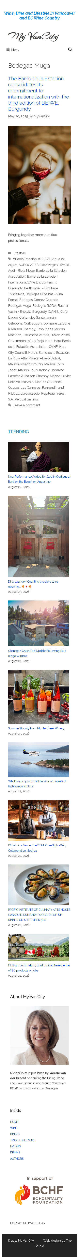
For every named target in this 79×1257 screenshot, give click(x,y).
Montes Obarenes (48, 382)
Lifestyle (19, 253)
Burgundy (39, 312)
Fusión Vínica (60, 335)
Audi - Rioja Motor (21, 271)
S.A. (11, 399)
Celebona (15, 323)
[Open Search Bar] (70, 50)
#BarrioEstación (25, 259)
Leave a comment (26, 405)
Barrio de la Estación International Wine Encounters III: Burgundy (33, 282)
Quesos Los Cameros (24, 387)
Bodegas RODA (44, 306)
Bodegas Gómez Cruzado (38, 300)
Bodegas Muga (19, 306)
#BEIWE (44, 259)
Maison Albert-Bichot (44, 358)
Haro (48, 341)
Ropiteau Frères (53, 393)
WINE (13, 1128)
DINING (15, 1134)
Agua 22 (58, 259)
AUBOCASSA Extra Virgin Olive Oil (44, 265)
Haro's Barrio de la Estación (48, 353)
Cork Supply (33, 323)
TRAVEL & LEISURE (22, 1140)
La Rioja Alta (17, 358)
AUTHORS (16, 1158)
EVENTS (15, 1146)
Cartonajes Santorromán (37, 317)
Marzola (27, 382)
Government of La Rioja (26, 341)
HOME (14, 1122)
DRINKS (15, 1152)
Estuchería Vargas (35, 335)
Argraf (12, 265)
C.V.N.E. (53, 312)
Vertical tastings (27, 399)
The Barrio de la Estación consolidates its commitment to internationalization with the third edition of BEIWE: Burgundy (38, 93)
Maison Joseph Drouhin (25, 364)
